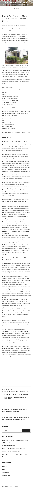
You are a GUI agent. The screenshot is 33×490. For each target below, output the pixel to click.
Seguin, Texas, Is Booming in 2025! (11, 451)
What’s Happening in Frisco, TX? (10, 445)
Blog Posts (8, 389)
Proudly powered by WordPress (10, 486)
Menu (17, 8)
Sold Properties (6, 475)
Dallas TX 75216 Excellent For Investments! (13, 448)
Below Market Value (11, 391)
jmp (16, 13)
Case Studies (5, 472)
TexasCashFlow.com (14, 2)
